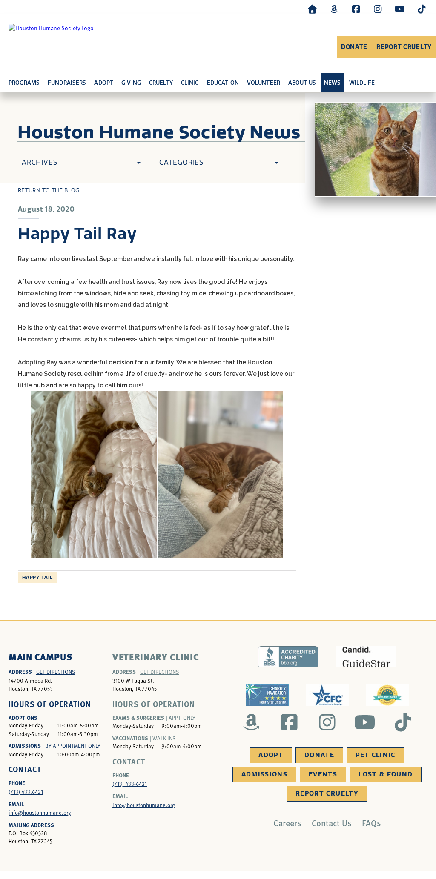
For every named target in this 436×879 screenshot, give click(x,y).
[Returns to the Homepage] (312, 8)
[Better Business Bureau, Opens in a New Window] (288, 656)
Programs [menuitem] (24, 83)
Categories (181, 162)
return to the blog (49, 190)
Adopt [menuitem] (103, 83)
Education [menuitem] (223, 83)
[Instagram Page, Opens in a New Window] (378, 8)
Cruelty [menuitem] (161, 83)
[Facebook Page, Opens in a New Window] (356, 8)
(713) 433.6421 (26, 792)
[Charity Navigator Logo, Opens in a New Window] (267, 695)
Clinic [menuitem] (190, 83)
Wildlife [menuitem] (362, 83)
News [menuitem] (332, 83)
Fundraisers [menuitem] (67, 83)
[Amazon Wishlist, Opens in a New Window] (334, 8)
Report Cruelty (404, 47)
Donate (354, 47)
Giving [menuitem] (131, 83)
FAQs (371, 823)
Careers (287, 823)
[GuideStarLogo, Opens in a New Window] (366, 656)
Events (323, 774)
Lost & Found (386, 774)
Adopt (270, 755)
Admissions (264, 774)
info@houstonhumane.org (40, 812)
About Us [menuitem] (302, 83)
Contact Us (332, 823)
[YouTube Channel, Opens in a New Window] (400, 8)
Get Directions (55, 672)
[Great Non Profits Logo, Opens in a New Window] (387, 695)
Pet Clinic (376, 755)
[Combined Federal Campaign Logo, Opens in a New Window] (327, 695)
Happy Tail (37, 577)
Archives (39, 162)
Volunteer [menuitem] (263, 83)
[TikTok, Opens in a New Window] (421, 8)
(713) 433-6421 (129, 783)
